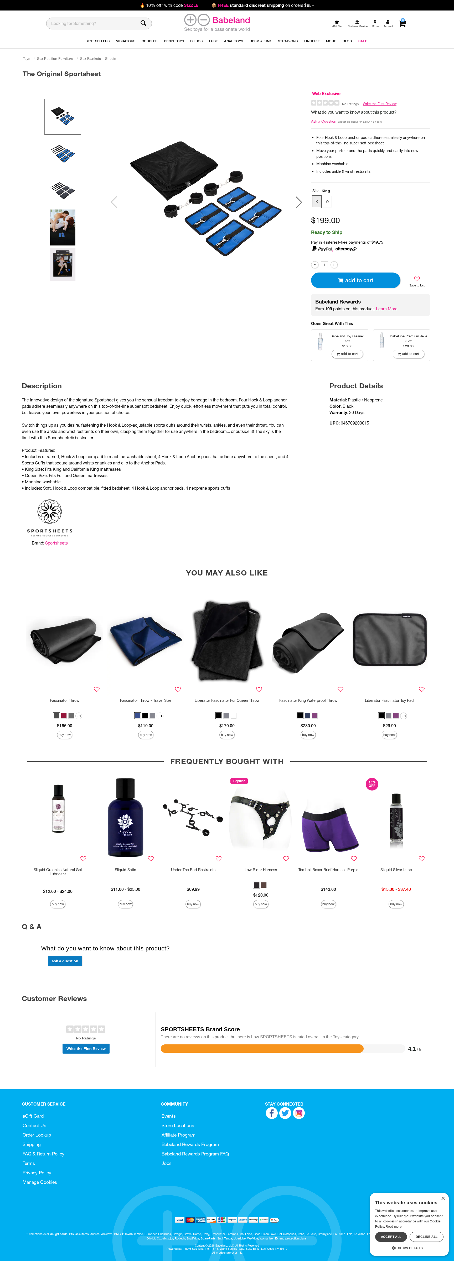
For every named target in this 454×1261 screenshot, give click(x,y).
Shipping (32, 1144)
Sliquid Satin (125, 869)
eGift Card (33, 1116)
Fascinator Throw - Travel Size (145, 700)
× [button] (443, 1199)
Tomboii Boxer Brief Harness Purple (328, 869)
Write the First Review (379, 104)
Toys (26, 58)
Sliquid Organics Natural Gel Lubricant (58, 871)
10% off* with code (169, 5)
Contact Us (34, 1125)
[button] (299, 202)
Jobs (167, 1163)
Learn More (387, 308)
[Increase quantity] (334, 264)
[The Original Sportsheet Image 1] (206, 202)
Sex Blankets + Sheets (98, 58)
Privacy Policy (37, 1172)
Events (169, 1116)
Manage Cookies (40, 1182)
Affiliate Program (178, 1135)
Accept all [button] (391, 1237)
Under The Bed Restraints (193, 869)
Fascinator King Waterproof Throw (308, 700)
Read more (393, 1226)
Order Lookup (37, 1135)
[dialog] (409, 1224)
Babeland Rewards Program (190, 1144)
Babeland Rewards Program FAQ (195, 1154)
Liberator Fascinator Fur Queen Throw (227, 700)
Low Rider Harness (261, 869)
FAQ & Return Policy (43, 1154)
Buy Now (65, 735)
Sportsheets (56, 543)
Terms (29, 1163)
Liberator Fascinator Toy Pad (389, 700)
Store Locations (178, 1125)
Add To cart (359, 280)
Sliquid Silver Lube (396, 869)
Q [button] (327, 202)
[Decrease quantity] (314, 264)
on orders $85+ (262, 5)
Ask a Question (323, 121)
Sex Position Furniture (55, 58)
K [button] (317, 202)
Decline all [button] (426, 1237)
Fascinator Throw (64, 700)
